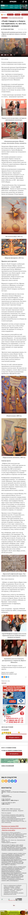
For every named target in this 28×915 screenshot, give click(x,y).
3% (2, 733)
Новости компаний (7, 765)
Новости (4, 11)
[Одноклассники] (4, 677)
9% (6, 733)
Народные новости (11, 11)
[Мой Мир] (6, 677)
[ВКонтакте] (2, 677)
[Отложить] (11, 54)
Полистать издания (6, 812)
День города (10, 14)
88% (19, 733)
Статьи (19, 11)
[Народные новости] (23, 1)
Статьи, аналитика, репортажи (15, 17)
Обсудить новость (14, 737)
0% (4, 733)
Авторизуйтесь (14, 753)
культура (4, 683)
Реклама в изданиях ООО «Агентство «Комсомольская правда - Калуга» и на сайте (13, 828)
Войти (26, 1)
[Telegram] (8, 677)
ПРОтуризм (17, 14)
